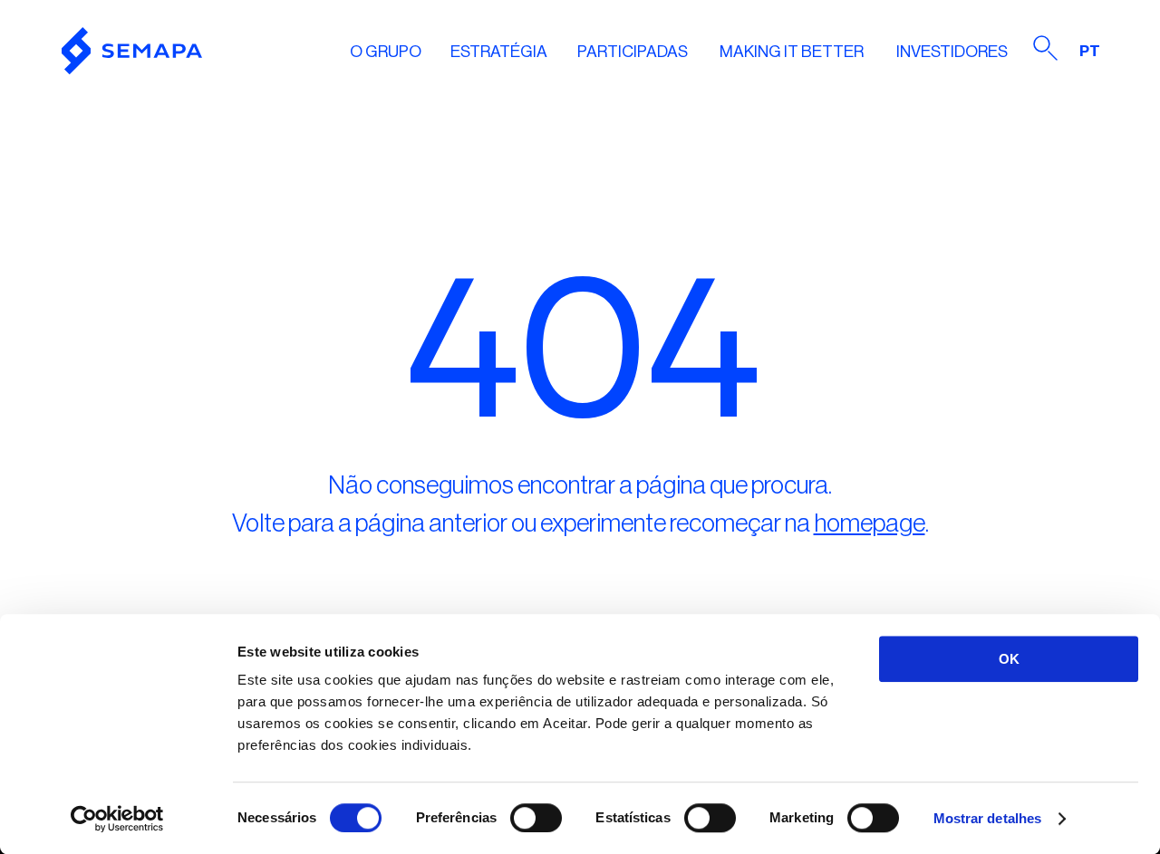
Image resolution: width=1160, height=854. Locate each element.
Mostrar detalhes (987, 818)
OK (1009, 659)
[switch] (536, 817)
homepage (869, 523)
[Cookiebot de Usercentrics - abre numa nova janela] (117, 818)
